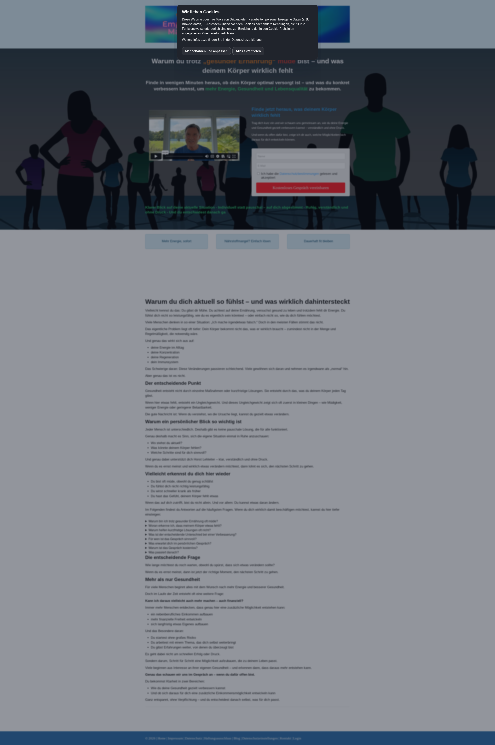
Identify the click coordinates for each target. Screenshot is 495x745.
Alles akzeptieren (248, 51)
